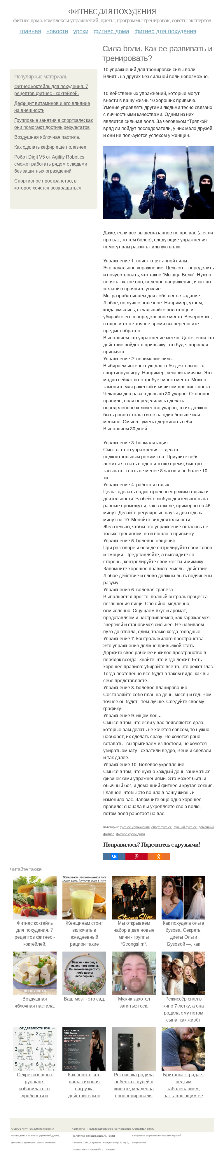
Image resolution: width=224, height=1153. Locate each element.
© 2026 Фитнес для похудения (32, 1128)
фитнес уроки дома (130, 833)
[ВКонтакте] (114, 856)
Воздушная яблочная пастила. (47, 137)
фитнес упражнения (135, 826)
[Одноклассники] (159, 856)
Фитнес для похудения (112, 11)
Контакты (78, 1128)
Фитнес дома (111, 31)
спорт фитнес (161, 826)
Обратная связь (143, 1128)
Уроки (80, 31)
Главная (30, 31)
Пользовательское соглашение (110, 1128)
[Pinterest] (136, 856)
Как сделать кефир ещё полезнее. (51, 147)
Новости (57, 31)
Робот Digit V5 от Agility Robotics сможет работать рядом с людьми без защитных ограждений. (50, 164)
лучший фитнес (185, 826)
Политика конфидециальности (93, 1135)
